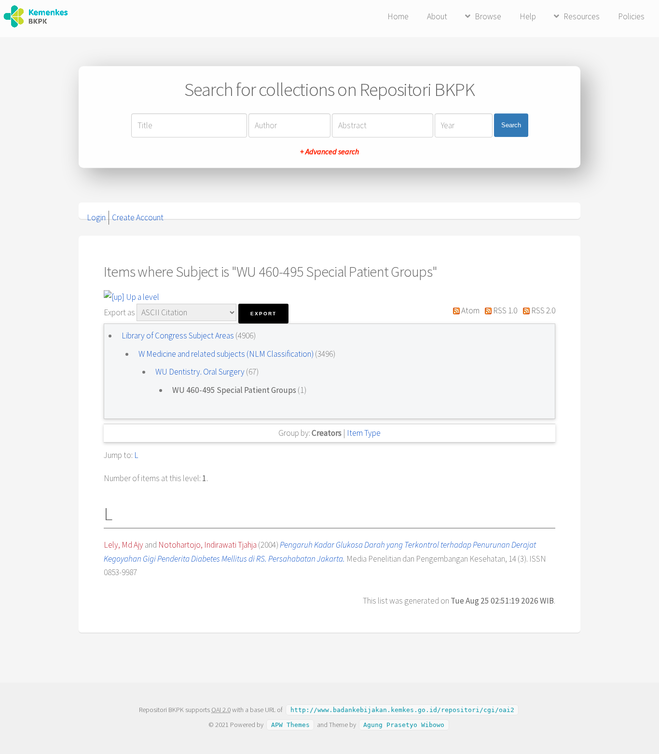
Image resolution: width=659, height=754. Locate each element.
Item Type (364, 433)
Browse (488, 16)
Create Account (138, 217)
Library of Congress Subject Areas (178, 335)
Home (398, 16)
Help (528, 16)
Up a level (141, 297)
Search (511, 125)
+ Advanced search (329, 151)
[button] (263, 313)
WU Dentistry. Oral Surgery (200, 371)
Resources (581, 16)
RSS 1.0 (504, 310)
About (437, 16)
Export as (119, 312)
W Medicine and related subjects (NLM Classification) (226, 354)
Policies (631, 16)
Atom (470, 310)
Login (96, 217)
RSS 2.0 (542, 310)
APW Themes (290, 724)
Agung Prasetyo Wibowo (403, 724)
